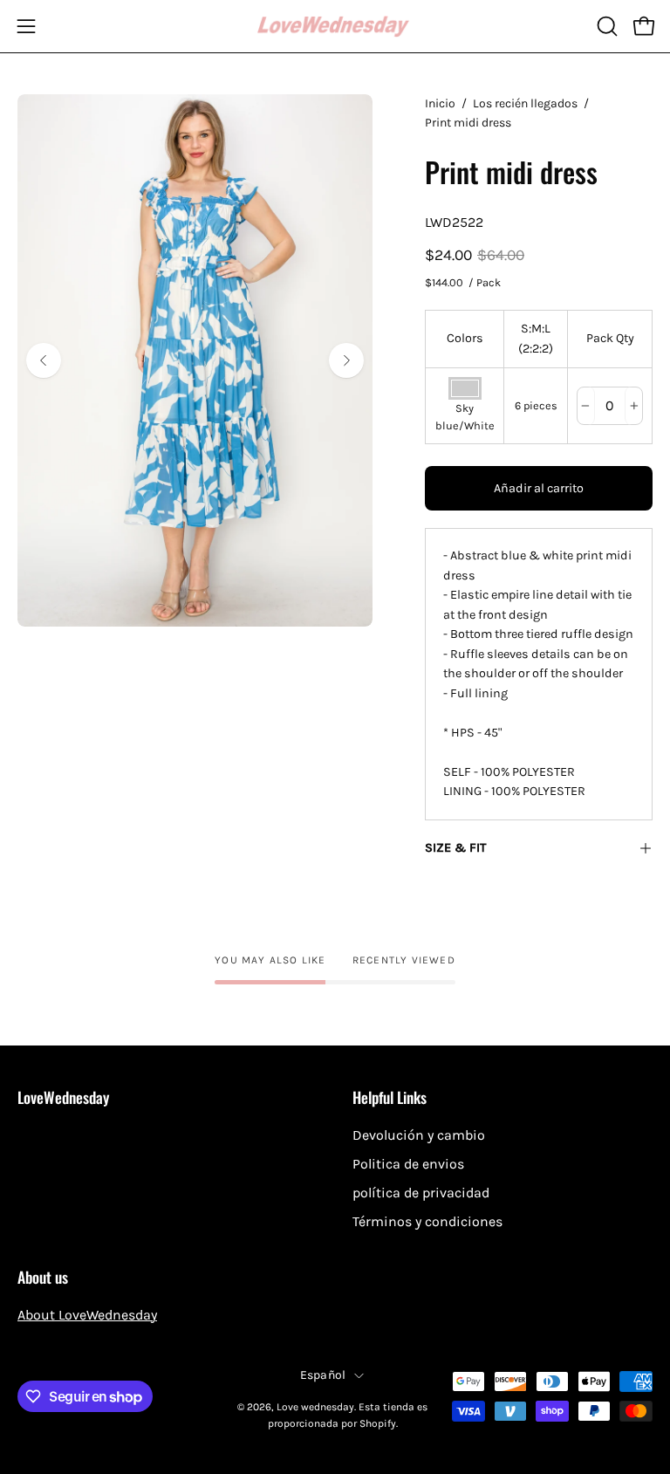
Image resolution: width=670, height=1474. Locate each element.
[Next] (346, 360)
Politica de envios (408, 1163)
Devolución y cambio (418, 1135)
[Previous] (43, 360)
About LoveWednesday (87, 1314)
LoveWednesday (63, 1097)
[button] (605, 26)
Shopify (377, 1423)
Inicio (440, 103)
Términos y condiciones (427, 1221)
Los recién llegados (525, 103)
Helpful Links (389, 1097)
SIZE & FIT (455, 847)
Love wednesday (315, 1407)
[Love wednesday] (335, 27)
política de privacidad (420, 1192)
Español (323, 1375)
